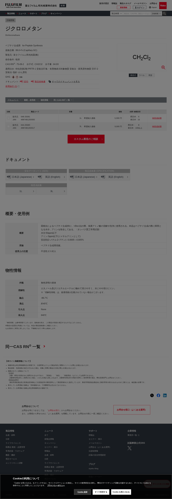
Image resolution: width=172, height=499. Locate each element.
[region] (86, 486)
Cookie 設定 (82, 492)
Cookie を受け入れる (121, 492)
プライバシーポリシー (56, 485)
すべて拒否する (101, 492)
